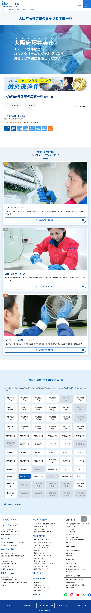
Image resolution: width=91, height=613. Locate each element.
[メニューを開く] (87, 4)
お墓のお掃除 (38, 590)
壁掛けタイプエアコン (8, 529)
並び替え (31, 105)
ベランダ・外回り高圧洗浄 (41, 588)
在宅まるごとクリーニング (9, 545)
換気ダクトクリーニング (41, 566)
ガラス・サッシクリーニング (42, 556)
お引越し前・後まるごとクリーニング (12, 542)
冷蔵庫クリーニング (40, 529)
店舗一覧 (36, 594)
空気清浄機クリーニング (41, 569)
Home (9, 605)
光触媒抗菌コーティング (41, 585)
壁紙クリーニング (39, 553)
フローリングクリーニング (41, 540)
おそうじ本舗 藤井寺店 (14, 116)
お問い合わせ (82, 605)
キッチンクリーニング (40, 526)
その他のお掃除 (39, 578)
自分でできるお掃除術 (72, 550)
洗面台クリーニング (7, 569)
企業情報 (27, 605)
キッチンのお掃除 (40, 520)
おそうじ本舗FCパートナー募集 (75, 585)
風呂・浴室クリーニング (8, 553)
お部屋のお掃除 (39, 536)
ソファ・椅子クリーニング (41, 545)
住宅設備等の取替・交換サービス (76, 569)
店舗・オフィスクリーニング (74, 580)
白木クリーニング (39, 558)
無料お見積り (69, 388)
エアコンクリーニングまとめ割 (10, 532)
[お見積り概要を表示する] (78, 4)
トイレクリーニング (7, 566)
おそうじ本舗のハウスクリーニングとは (78, 524)
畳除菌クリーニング (40, 561)
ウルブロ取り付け (6, 561)
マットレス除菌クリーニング (42, 542)
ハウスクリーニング (8, 520)
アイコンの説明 (82, 106)
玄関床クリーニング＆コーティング (44, 564)
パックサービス (7, 538)
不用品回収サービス (72, 566)
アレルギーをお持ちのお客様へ (75, 540)
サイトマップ (63, 605)
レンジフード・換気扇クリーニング (44, 524)
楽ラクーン (69, 572)
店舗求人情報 (70, 588)
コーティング (38, 573)
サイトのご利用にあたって (74, 537)
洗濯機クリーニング (8, 573)
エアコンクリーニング (9, 525)
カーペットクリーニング (41, 548)
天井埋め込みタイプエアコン (10, 534)
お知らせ (68, 542)
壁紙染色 (36, 550)
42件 (36, 122)
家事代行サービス (71, 564)
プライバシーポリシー (45, 605)
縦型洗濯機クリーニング (8, 577)
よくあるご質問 (70, 534)
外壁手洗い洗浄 (38, 582)
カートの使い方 (70, 532)
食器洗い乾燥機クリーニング (42, 532)
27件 (26, 122)
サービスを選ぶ (14, 105)
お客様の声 (69, 556)
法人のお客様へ (70, 582)
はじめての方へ (70, 526)
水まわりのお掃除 (7, 549)
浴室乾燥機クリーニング (8, 564)
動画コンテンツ (70, 553)
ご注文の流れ (70, 529)
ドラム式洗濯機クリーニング (10, 580)
